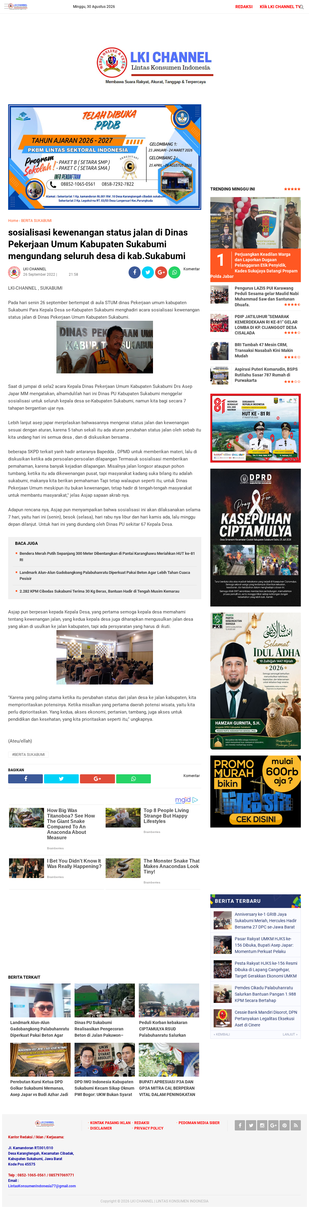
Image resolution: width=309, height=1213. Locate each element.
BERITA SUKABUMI (36, 221)
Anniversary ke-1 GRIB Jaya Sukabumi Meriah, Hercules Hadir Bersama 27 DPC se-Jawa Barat (266, 920)
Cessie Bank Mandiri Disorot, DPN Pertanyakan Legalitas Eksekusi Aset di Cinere (266, 1018)
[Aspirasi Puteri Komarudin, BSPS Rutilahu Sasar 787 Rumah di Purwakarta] (219, 375)
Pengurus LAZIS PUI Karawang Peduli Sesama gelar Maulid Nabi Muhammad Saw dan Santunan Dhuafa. (267, 296)
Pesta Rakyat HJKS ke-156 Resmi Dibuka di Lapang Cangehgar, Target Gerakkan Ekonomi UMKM (266, 969)
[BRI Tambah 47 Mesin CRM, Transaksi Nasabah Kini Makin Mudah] (219, 350)
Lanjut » (290, 1034)
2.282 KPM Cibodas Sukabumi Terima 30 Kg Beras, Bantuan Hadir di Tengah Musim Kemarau (99, 591)
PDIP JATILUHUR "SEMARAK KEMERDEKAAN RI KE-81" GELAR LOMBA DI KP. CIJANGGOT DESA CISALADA (266, 325)
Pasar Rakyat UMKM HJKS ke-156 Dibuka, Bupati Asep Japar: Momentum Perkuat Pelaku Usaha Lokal (264, 945)
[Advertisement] (104, 931)
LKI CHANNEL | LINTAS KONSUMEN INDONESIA (169, 1201)
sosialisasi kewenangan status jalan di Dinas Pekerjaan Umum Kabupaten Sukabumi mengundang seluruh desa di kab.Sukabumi (98, 244)
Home (13, 221)
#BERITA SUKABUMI (28, 755)
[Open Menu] (7, 7)
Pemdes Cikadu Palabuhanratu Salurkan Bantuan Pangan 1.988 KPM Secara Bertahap (265, 994)
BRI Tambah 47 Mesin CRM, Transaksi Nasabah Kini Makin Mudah (264, 350)
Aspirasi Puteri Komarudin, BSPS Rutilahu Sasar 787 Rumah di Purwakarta (266, 374)
